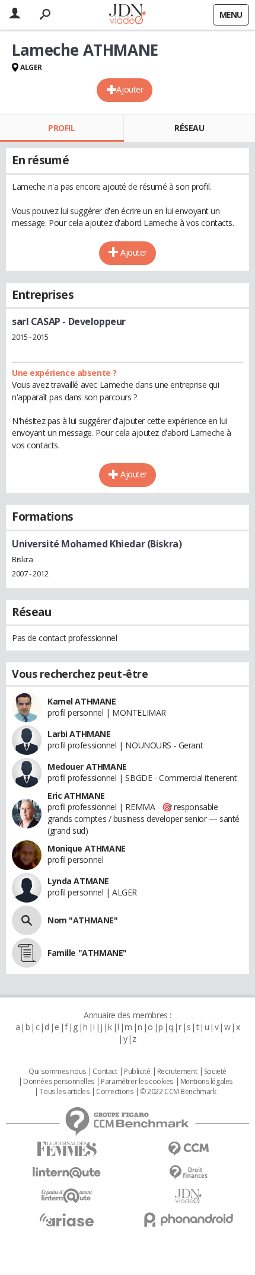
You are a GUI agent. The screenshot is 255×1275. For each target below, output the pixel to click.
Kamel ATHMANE (81, 701)
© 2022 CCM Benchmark (178, 1092)
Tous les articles (64, 1092)
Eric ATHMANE (76, 795)
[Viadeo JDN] (188, 1196)
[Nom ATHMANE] (27, 920)
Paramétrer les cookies (137, 1082)
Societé (215, 1071)
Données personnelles (58, 1082)
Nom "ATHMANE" (82, 920)
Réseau (189, 127)
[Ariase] (67, 1219)
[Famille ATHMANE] (27, 953)
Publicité (137, 1071)
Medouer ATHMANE (87, 766)
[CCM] (188, 1149)
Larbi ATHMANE (79, 734)
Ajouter (129, 89)
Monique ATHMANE (86, 848)
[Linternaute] (67, 1172)
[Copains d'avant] (67, 1195)
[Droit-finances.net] (188, 1172)
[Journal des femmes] (67, 1149)
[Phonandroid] (188, 1219)
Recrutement (177, 1071)
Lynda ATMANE (78, 881)
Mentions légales (206, 1082)
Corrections (114, 1092)
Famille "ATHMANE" (87, 952)
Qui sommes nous (57, 1071)
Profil (61, 127)
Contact (105, 1071)
